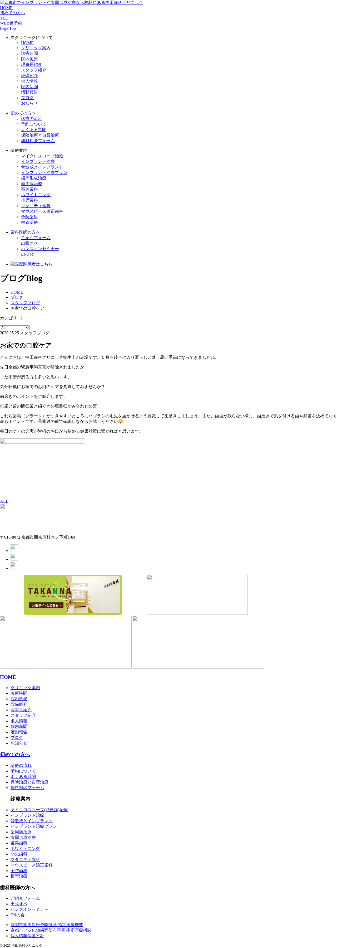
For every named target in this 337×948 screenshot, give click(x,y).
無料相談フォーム (38, 140)
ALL (4, 501)
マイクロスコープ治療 (42, 156)
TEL (4, 18)
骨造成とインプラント (32, 821)
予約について (33, 124)
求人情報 (29, 81)
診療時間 (29, 53)
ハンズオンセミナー (40, 248)
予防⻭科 (29, 217)
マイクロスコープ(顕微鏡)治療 (39, 809)
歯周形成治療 (33, 178)
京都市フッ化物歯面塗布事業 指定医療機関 (51, 930)
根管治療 (29, 222)
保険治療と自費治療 (40, 135)
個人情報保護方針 (27, 936)
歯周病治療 (31, 183)
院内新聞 (29, 86)
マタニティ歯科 (36, 206)
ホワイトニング (36, 194)
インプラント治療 (38, 161)
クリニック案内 (36, 48)
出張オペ (29, 243)
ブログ (27, 97)
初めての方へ (12, 13)
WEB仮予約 (11, 23)
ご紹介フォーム (36, 237)
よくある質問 (33, 129)
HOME (6, 8)
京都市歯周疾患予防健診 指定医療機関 (47, 924)
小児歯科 (29, 200)
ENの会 (28, 254)
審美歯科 (29, 189)
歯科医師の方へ (25, 232)
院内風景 (29, 59)
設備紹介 (29, 75)
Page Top (8, 28)
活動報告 (29, 92)
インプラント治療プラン (34, 826)
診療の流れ (31, 118)
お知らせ (29, 103)
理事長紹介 (31, 64)
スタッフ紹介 (33, 70)
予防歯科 (19, 870)
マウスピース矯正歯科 (42, 211)
